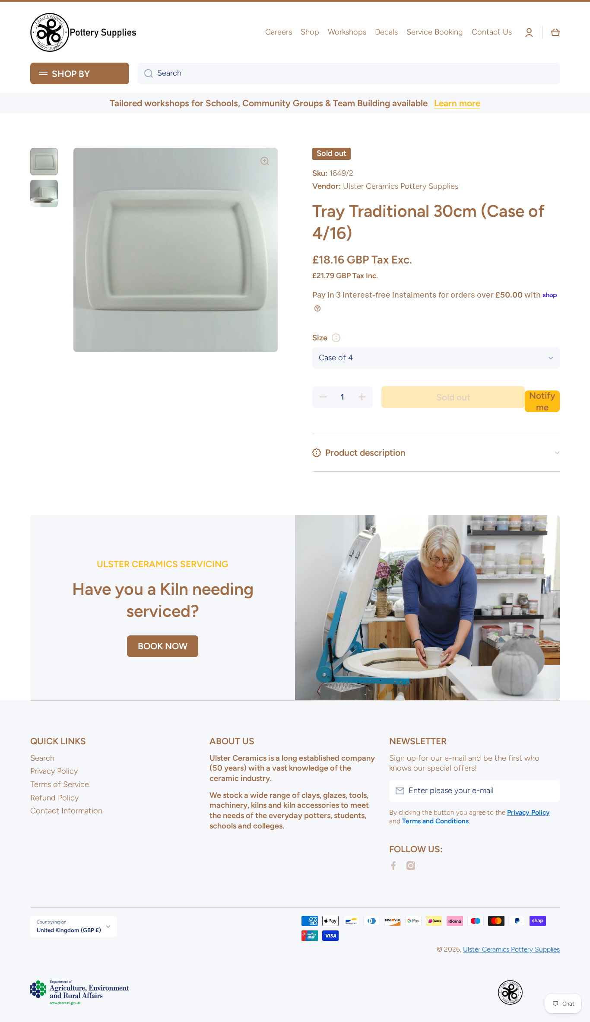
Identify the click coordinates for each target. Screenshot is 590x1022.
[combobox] (349, 73)
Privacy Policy (54, 771)
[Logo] (84, 32)
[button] (555, 32)
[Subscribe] (549, 791)
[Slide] (336, 337)
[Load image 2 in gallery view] (44, 193)
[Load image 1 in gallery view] (44, 161)
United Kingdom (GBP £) (69, 930)
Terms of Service (59, 784)
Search (42, 758)
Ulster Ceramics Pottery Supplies (511, 949)
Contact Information (66, 811)
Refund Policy (54, 798)
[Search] (145, 73)
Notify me (542, 401)
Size (319, 338)
